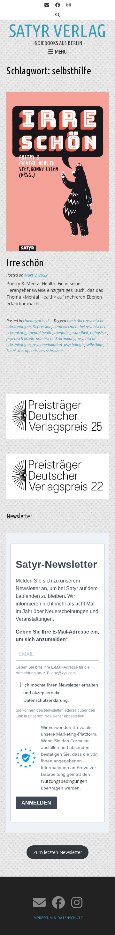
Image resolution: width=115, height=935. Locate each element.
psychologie (74, 344)
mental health (40, 332)
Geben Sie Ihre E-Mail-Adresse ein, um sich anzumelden (57, 635)
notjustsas (98, 332)
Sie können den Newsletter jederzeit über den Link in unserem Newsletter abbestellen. (55, 713)
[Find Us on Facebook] (57, 5)
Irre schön (25, 262)
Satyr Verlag (57, 31)
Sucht (11, 350)
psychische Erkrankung (56, 338)
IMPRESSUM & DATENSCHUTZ (58, 917)
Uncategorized (36, 320)
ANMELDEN (36, 802)
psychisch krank (20, 338)
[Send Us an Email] (46, 5)
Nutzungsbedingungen (64, 781)
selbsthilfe (94, 344)
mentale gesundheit (71, 332)
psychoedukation (47, 344)
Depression (42, 327)
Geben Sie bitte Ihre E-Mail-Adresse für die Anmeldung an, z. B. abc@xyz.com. (53, 670)
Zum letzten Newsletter (57, 852)
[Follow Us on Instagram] (68, 5)
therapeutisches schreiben (40, 350)
